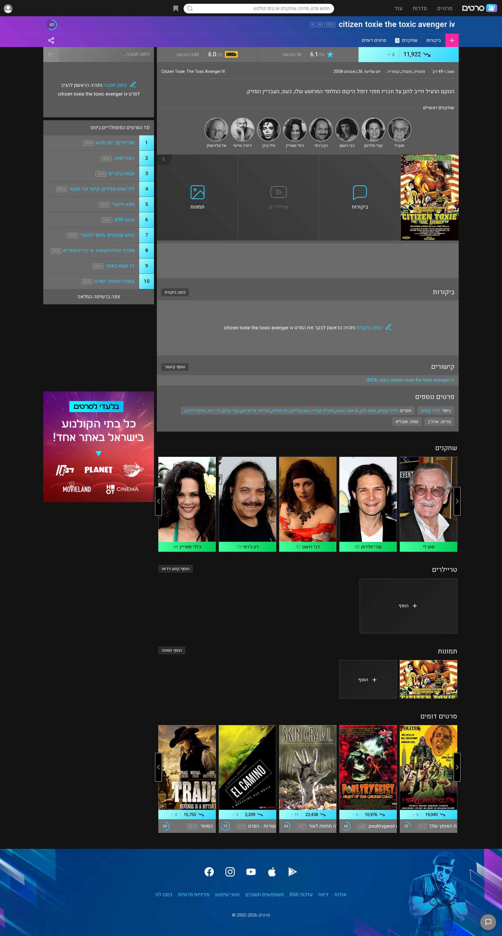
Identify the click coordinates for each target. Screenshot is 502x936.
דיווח (323, 894)
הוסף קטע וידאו (175, 569)
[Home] (479, 8)
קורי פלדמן (371, 547)
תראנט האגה (347, 410)
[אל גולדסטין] (216, 120)
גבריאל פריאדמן (255, 410)
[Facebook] (209, 871)
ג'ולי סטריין (190, 547)
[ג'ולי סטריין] (295, 120)
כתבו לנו (163, 894)
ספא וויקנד (123, 204)
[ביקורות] (360, 157)
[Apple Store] (271, 871)
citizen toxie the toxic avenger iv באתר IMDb (410, 380)
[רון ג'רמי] (321, 120)
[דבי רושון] (347, 120)
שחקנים (407, 40)
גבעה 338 (124, 219)
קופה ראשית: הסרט (115, 281)
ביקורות (433, 40)
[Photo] (428, 679)
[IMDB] (230, 55)
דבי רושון (311, 547)
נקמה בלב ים (122, 173)
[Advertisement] (308, 260)
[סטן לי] (399, 120)
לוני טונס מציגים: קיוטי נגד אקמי (102, 189)
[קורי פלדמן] (373, 120)
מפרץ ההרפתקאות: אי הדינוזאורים (99, 250)
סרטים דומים (374, 40)
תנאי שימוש (227, 894)
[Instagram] (230, 871)
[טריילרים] (279, 157)
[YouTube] (251, 871)
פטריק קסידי (322, 410)
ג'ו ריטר (213, 410)
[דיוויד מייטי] (243, 120)
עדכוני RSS (301, 894)
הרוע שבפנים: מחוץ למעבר (107, 235)
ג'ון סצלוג (280, 410)
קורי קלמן (230, 410)
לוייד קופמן (388, 410)
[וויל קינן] (269, 120)
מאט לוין (368, 410)
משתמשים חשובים (264, 894)
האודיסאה (124, 158)
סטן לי (429, 547)
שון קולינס (300, 410)
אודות (340, 894)
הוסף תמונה (172, 650)
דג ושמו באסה (120, 266)
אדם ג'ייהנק (194, 410)
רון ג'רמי (251, 547)
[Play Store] (292, 871)
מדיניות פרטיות (193, 894)
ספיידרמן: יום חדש (115, 142)
